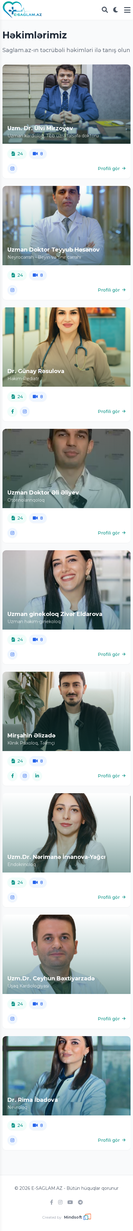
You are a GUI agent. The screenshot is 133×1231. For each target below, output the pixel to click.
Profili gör (109, 168)
